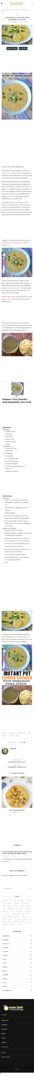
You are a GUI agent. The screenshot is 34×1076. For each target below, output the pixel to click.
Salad (17, 971)
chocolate (9, 903)
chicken (29, 900)
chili (4, 903)
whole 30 (20, 924)
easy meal (28, 905)
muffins (23, 913)
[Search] (32, 3)
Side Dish (17, 975)
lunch (8, 913)
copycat (10, 905)
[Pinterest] (18, 1069)
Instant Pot (5, 173)
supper (11, 735)
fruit (21, 908)
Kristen (15, 22)
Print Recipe (23, 48)
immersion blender (13, 288)
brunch (23, 900)
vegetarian (12, 924)
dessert (16, 905)
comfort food (24, 903)
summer (5, 735)
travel (17, 986)
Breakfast (17, 940)
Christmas (17, 944)
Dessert (17, 955)
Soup (17, 982)
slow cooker (18, 918)
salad (18, 916)
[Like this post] (21, 742)
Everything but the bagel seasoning (13, 242)
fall (17, 908)
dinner (4, 733)
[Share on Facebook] (23, 742)
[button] (3, 796)
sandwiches (24, 916)
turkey (24, 921)
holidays (12, 911)
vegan (16, 735)
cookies (4, 905)
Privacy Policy (6, 1057)
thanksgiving (17, 921)
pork (4, 916)
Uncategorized (17, 990)
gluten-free (28, 908)
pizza (29, 913)
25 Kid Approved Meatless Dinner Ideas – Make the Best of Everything (17, 852)
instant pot (11, 733)
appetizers (5, 900)
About (4, 1052)
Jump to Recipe (12, 48)
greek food (5, 911)
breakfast (16, 900)
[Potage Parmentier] (17, 792)
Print (18, 396)
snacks (24, 918)
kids (3, 913)
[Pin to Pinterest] (24, 742)
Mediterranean (15, 913)
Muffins (17, 967)
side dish (11, 918)
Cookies (17, 947)
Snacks (17, 979)
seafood (4, 918)
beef (11, 900)
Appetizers (17, 936)
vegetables (5, 924)
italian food (27, 911)
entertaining (10, 908)
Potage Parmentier (17, 810)
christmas (16, 903)
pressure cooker (21, 733)
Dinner (17, 959)
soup (29, 733)
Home (3, 9)
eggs (4, 908)
